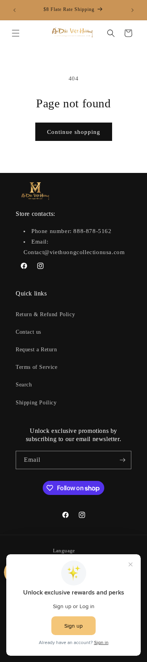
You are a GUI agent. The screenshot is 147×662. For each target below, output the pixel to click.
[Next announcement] (132, 10)
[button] (15, 33)
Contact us (28, 332)
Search (24, 385)
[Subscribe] (122, 460)
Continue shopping (73, 132)
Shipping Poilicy (36, 403)
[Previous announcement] (14, 10)
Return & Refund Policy (45, 314)
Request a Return (36, 349)
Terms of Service (37, 367)
